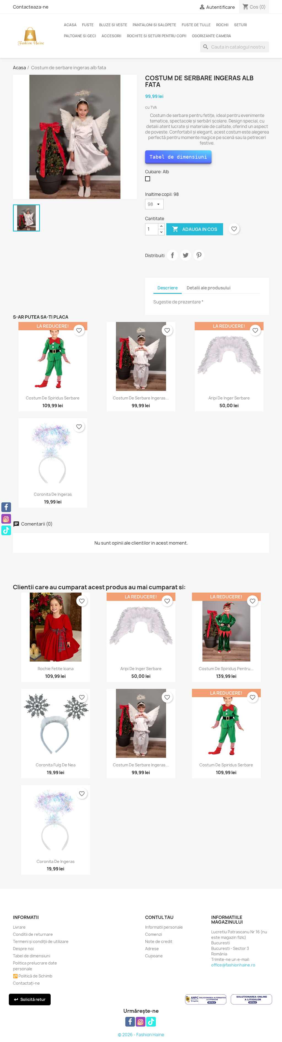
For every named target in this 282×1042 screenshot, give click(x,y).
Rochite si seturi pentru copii (156, 35)
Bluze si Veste (113, 24)
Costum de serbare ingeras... (141, 398)
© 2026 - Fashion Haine (141, 1035)
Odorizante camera (211, 35)
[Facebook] (6, 507)
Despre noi (23, 948)
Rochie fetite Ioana (56, 668)
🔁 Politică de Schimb (32, 976)
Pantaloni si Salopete (154, 24)
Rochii (222, 24)
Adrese (152, 948)
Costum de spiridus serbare (53, 398)
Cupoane (154, 955)
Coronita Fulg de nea (55, 764)
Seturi (240, 24)
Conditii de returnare (33, 934)
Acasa (70, 24)
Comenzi (153, 934)
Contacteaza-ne (30, 7)
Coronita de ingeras (53, 494)
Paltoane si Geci (80, 35)
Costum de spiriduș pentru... (226, 668)
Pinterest (198, 255)
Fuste (88, 24)
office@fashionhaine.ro (233, 965)
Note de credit (158, 941)
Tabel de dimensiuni (178, 157)
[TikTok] (6, 530)
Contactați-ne (26, 983)
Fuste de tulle (196, 24)
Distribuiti (172, 255)
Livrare (19, 927)
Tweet (185, 255)
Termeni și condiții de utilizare (41, 941)
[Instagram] (6, 519)
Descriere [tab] (168, 288)
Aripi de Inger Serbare (229, 398)
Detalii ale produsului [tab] (209, 288)
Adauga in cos (194, 229)
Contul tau (159, 917)
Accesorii (111, 35)
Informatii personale (164, 927)
